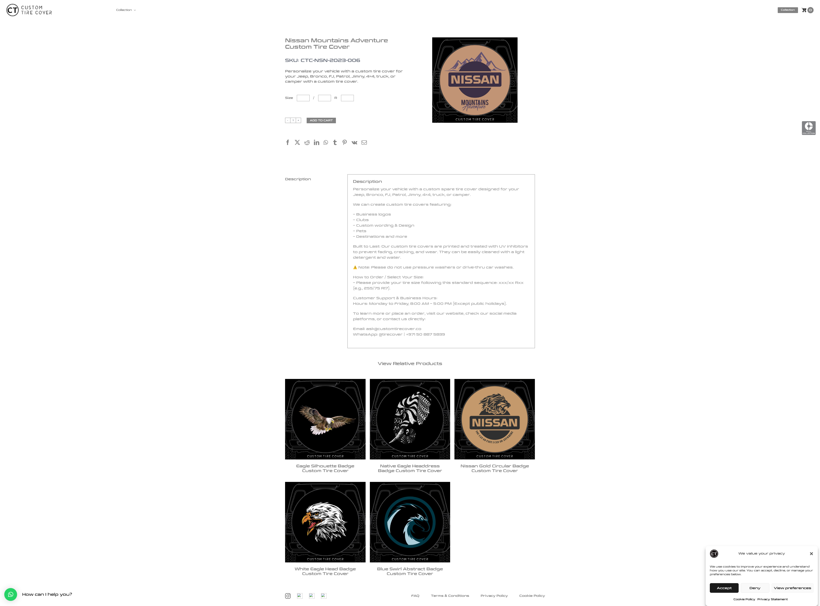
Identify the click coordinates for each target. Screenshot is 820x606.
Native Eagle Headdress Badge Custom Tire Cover (410, 468)
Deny (755, 588)
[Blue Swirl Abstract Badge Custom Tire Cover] (410, 522)
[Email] (366, 143)
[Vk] (356, 143)
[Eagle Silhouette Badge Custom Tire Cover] (325, 419)
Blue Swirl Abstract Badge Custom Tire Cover (410, 571)
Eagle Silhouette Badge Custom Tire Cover (325, 468)
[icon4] (327, 595)
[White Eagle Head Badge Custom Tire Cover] (325, 522)
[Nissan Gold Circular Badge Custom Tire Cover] (494, 419)
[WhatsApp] (328, 143)
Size (289, 98)
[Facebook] (290, 143)
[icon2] (303, 595)
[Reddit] (309, 143)
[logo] (29, 6)
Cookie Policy (744, 599)
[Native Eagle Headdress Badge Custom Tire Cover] (410, 419)
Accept (724, 588)
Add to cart (321, 120)
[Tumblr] (337, 143)
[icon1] (291, 595)
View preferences (792, 588)
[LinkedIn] (319, 143)
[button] (811, 554)
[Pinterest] (346, 143)
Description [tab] (298, 179)
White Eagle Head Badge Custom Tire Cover (325, 571)
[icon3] (315, 595)
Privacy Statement (772, 599)
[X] (299, 143)
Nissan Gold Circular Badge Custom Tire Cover (495, 468)
